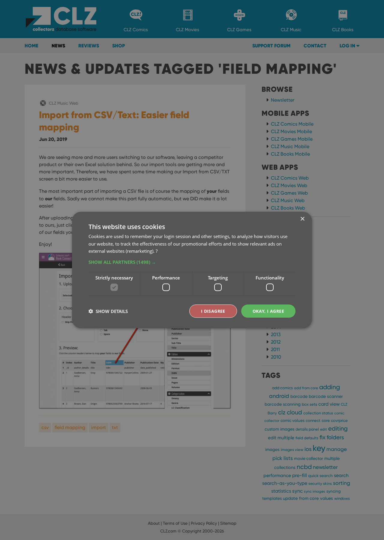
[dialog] (192, 270)
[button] (192, 262)
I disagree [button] (213, 311)
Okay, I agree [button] (268, 311)
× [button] (302, 218)
